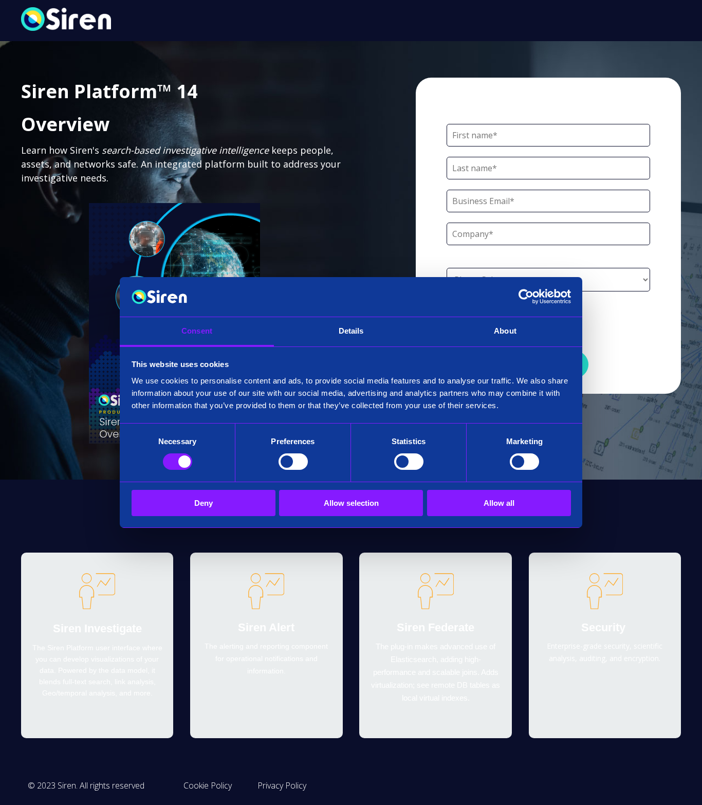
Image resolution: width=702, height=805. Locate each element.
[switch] (293, 461)
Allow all (499, 503)
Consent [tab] (196, 330)
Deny (203, 503)
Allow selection (351, 503)
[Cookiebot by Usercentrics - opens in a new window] (526, 296)
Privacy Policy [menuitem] (281, 785)
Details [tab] (351, 330)
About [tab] (505, 330)
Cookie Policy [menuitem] (207, 785)
